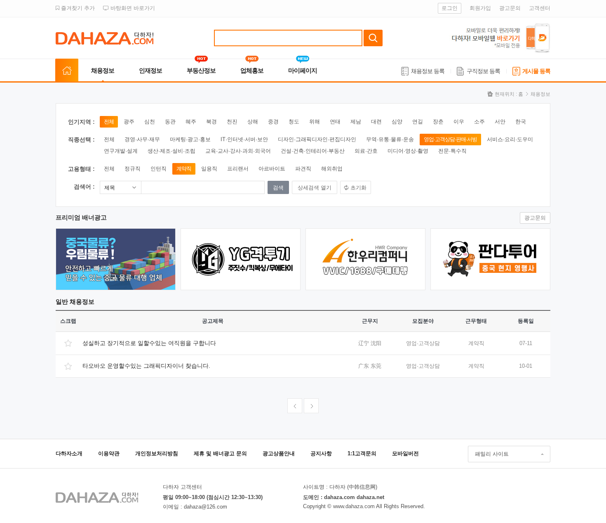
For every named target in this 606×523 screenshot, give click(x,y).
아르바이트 (271, 169)
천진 (232, 121)
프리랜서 (238, 169)
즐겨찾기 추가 (77, 8)
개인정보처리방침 (156, 453)
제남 (355, 121)
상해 (252, 121)
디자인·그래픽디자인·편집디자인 (317, 139)
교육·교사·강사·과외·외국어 (238, 151)
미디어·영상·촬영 (408, 151)
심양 (397, 121)
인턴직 (158, 169)
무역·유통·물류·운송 (390, 139)
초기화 (358, 188)
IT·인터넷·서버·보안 (244, 139)
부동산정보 (201, 70)
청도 (294, 121)
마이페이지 (302, 70)
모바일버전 (405, 453)
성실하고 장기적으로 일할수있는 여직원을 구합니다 (149, 343)
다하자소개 (69, 453)
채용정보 (102, 70)
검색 (373, 38)
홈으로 (66, 71)
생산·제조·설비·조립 (171, 151)
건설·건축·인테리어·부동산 (313, 151)
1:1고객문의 (362, 453)
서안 (500, 121)
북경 (211, 121)
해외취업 (332, 169)
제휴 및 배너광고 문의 (220, 453)
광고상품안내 (279, 453)
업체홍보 (251, 70)
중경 (273, 121)
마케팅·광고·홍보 (190, 139)
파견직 (303, 169)
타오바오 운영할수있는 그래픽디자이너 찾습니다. (146, 365)
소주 (479, 121)
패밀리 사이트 (492, 454)
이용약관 (109, 453)
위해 (314, 121)
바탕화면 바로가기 (132, 8)
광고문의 (510, 8)
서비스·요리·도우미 (510, 139)
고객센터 (539, 8)
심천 (149, 121)
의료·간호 (366, 151)
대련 (376, 121)
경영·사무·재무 (142, 139)
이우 (458, 121)
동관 (170, 121)
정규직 (132, 169)
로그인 (450, 8)
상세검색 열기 (314, 188)
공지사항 (321, 453)
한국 (520, 121)
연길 (417, 121)
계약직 (183, 169)
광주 (129, 121)
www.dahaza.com (354, 506)
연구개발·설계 (121, 151)
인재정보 (150, 70)
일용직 (209, 169)
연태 (335, 121)
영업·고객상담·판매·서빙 (450, 139)
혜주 (191, 121)
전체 (109, 121)
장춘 (438, 121)
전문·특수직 (452, 151)
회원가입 (480, 8)
